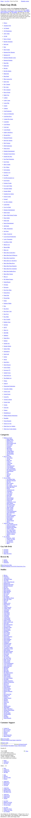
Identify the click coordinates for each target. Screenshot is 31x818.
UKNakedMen (10, 453)
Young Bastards (7, 421)
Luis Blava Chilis (8, 242)
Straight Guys (10, 542)
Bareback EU (7, 55)
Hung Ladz (6, 654)
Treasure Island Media (9, 710)
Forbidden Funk (7, 643)
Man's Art (6, 250)
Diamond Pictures (8, 137)
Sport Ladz (6, 354)
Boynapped (6, 596)
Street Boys (6, 362)
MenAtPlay (9, 448)
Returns (5, 733)
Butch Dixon (10, 441)
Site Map (6, 772)
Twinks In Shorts (8, 399)
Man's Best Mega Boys (9, 263)
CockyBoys (6, 615)
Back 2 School (7, 39)
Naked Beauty (7, 282)
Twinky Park (7, 402)
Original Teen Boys (11, 532)
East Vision (6, 161)
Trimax (5, 380)
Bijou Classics (10, 483)
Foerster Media (7, 191)
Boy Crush (9, 484)
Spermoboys (7, 351)
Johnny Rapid (10, 507)
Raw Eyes (6, 314)
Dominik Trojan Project (9, 153)
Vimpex (5, 410)
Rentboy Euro (7, 322)
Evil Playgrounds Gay (9, 177)
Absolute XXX (7, 25)
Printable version (25, 1)
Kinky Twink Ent (8, 234)
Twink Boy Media (8, 388)
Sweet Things (7, 367)
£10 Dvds (6, 549)
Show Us (6, 330)
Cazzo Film (6, 103)
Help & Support (22, 745)
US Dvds (6, 785)
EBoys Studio (7, 164)
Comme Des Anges (8, 119)
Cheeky (5, 105)
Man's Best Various (8, 274)
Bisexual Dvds (7, 790)
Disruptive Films (8, 627)
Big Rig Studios (7, 71)
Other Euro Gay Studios (9, 426)
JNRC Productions (8, 228)
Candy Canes (7, 100)
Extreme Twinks (8, 183)
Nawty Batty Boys (11, 531)
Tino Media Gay (8, 378)
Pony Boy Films (7, 290)
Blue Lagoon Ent (8, 79)
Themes (5, 798)
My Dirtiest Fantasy (8, 279)
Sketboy (6, 340)
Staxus (5, 359)
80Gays (5, 575)
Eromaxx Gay (7, 172)
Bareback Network (11, 480)
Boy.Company (7, 89)
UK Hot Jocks (10, 452)
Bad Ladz (6, 44)
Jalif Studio (6, 226)
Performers (6, 562)
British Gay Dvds (8, 437)
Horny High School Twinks (10, 215)
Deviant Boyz (7, 135)
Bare (5, 47)
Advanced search (23, 744)
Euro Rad (6, 175)
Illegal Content (7, 736)
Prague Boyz (7, 292)
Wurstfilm (6, 418)
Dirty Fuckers (7, 143)
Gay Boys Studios (8, 202)
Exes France (7, 180)
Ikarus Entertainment (9, 223)
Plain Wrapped (7, 686)
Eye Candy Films (8, 186)
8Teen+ (5, 23)
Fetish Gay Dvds (8, 808)
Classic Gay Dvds (8, 810)
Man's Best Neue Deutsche (10, 266)
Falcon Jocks (7, 638)
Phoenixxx (6, 684)
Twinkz (5, 405)
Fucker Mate (7, 646)
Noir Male (6, 679)
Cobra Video (7, 614)
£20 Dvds (6, 552)
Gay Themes (7, 536)
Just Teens (6, 231)
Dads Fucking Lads (11, 443)
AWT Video (7, 33)
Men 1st (6, 276)
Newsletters (11, 745)
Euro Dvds (6, 784)
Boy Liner (6, 87)
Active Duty (6, 578)
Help (5, 768)
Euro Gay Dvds (7, 456)
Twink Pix (6, 397)
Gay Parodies (10, 540)
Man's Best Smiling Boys (10, 271)
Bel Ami (9, 482)
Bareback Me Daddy (12, 527)
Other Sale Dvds (8, 553)
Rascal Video (7, 690)
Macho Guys (7, 244)
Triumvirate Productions (9, 386)
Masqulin (6, 668)
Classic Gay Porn (11, 539)
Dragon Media (10, 498)
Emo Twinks (10, 444)
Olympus (6, 284)
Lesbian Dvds (7, 789)
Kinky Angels (10, 508)
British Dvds (7, 782)
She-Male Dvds (7, 792)
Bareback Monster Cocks (10, 57)
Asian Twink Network (12, 524)
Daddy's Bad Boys (8, 132)
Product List (6, 771)
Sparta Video (7, 348)
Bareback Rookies (8, 60)
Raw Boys (6, 308)
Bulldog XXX (10, 440)
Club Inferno (7, 612)
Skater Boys (6, 338)
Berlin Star (6, 65)
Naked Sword (7, 675)
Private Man (6, 298)
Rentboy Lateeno (11, 534)
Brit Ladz (6, 600)
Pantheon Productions (9, 682)
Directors (6, 561)
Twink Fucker (7, 394)
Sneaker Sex (7, 343)
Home (2, 1)
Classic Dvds (7, 795)
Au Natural (6, 28)
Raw (5, 306)
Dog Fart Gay (7, 628)
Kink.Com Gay (7, 659)
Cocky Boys (10, 492)
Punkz (5, 300)
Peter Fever (6, 683)
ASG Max (6, 580)
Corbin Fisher (7, 618)
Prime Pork (6, 295)
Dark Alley (9, 495)
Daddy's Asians (10, 528)
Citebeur (6, 108)
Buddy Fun (6, 95)
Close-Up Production (9, 113)
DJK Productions (8, 145)
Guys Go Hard (7, 207)
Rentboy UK (7, 695)
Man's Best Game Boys (9, 258)
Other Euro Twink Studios (10, 429)
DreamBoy (6, 631)
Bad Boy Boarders (8, 41)
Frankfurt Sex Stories (9, 194)
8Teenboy (6, 576)
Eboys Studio (7, 632)
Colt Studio (9, 494)
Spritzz (5, 356)
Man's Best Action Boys (9, 252)
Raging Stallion (10, 516)
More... (8, 455)
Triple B (6, 383)
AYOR (5, 36)
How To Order (7, 729)
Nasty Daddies (7, 676)
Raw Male (6, 316)
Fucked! (6, 199)
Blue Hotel (6, 76)
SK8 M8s (6, 332)
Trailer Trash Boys (8, 708)
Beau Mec (6, 63)
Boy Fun (6, 595)
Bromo (8, 488)
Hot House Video (11, 504)
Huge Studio (7, 218)
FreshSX (9, 447)
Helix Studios (10, 503)
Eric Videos (6, 167)
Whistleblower (7, 413)
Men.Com (9, 514)
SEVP (5, 327)
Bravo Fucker (7, 92)
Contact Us (6, 728)
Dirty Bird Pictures (8, 624)
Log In (2, 745)
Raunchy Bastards (8, 691)
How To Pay (7, 731)
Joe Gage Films (10, 506)
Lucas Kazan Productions (10, 236)
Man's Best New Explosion (10, 268)
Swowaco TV (7, 370)
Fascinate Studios (8, 188)
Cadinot (5, 97)
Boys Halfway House (12, 486)
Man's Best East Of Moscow (10, 255)
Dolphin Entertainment (9, 151)
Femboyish (9, 500)
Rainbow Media (7, 303)
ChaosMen (9, 491)
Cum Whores (7, 124)
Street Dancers (7, 364)
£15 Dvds (6, 551)
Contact (16, 745)
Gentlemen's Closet (11, 502)
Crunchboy (6, 121)
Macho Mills (7, 247)
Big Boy (6, 68)
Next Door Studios (11, 515)
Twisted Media (10, 451)
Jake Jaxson (6, 656)
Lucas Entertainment (11, 511)
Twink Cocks (7, 391)
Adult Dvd (6, 762)
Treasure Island (10, 520)
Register (6, 745)
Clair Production (8, 111)
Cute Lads (6, 127)
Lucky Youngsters (8, 239)
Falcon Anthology (8, 636)
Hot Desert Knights (8, 651)
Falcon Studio (10, 499)
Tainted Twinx (7, 372)
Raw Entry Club (8, 311)
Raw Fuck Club (7, 694)
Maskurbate (6, 667)
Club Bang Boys (8, 116)
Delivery (6, 732)
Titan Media (9, 519)
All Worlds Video (11, 479)
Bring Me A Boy (11, 487)
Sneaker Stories (7, 346)
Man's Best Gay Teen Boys (10, 260)
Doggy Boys (7, 148)
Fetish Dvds (6, 797)
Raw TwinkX (7, 319)
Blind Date (6, 73)
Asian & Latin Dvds (8, 523)
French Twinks (7, 196)
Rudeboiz (6, 696)
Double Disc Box (8, 156)
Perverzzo (6, 287)
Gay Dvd (7, 1)
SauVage (6, 324)
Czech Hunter (7, 129)
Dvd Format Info (8, 735)
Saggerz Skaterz (7, 698)
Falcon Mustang (7, 639)
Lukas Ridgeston (11, 512)
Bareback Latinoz (11, 526)
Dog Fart (9, 496)
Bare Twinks (7, 49)
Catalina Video (7, 608)
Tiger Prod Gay (7, 375)
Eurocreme (9, 445)
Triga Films (9, 449)
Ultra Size (6, 407)
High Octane (7, 212)
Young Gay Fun (7, 423)
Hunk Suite (6, 220)
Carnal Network (10, 490)
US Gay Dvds (7, 478)
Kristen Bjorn (10, 510)
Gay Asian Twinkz (11, 530)
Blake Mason (10, 439)
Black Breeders (7, 591)
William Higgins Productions (10, 415)
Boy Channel (7, 84)
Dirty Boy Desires (8, 140)
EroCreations (7, 169)
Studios (5, 559)
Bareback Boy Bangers (9, 52)
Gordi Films (6, 204)
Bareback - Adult (11, 538)
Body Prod (6, 81)
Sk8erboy (6, 335)
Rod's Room (10, 518)
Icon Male (6, 655)
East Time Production (9, 159)
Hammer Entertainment (9, 210)
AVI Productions (8, 31)
